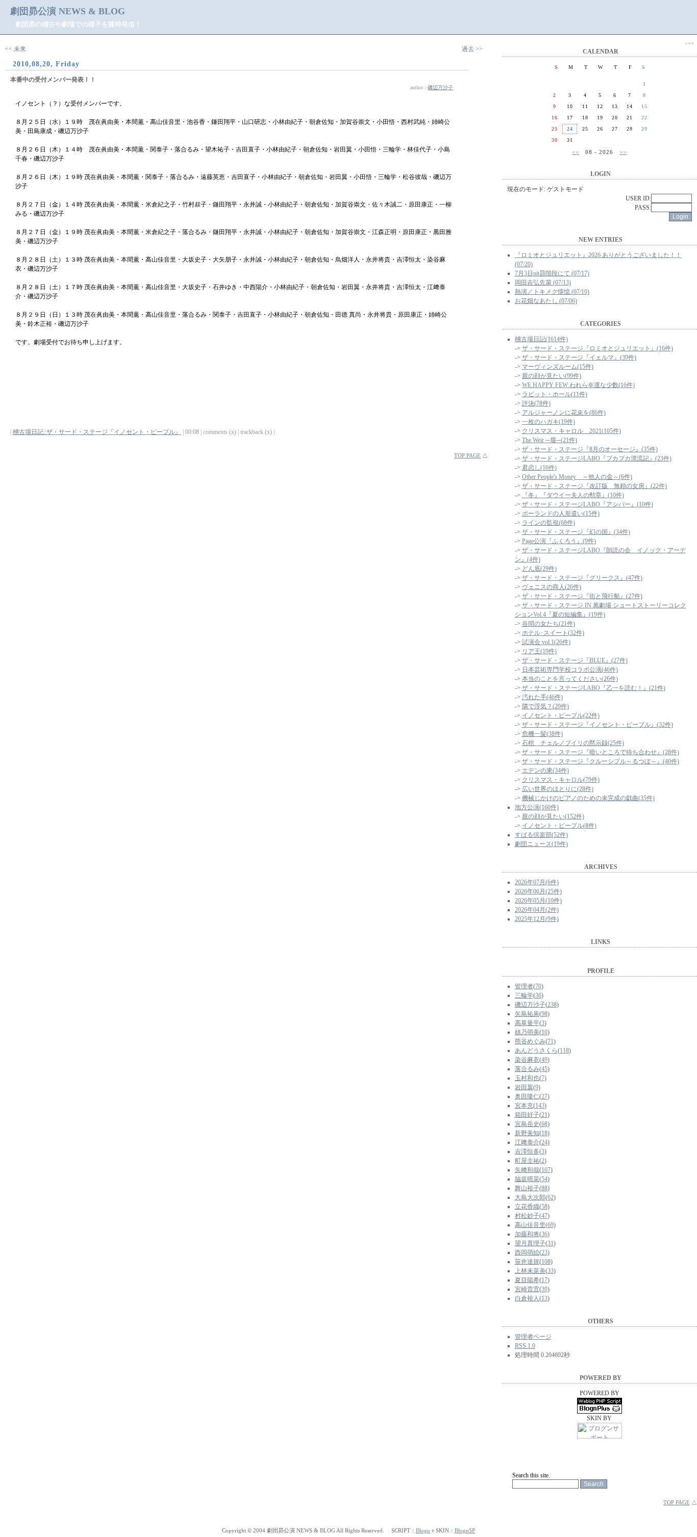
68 (544, 1124)
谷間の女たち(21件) (548, 623)
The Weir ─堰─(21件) (549, 440)
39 (544, 1289)
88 (544, 1188)
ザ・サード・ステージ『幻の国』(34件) (576, 531)
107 (546, 1169)
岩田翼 (524, 1087)
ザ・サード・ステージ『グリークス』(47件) (582, 577)
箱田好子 (527, 1114)
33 (550, 1270)
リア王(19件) (539, 651)
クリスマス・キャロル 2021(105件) (571, 430)
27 (544, 1096)
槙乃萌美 (527, 1032)
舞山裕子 (527, 1188)
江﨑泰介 (527, 1142)
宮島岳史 (527, 1124)
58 (544, 1206)
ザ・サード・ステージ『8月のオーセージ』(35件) (590, 449)
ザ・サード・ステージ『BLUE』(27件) (575, 660)
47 (544, 1215)
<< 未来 (15, 49)
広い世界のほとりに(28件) (557, 788)
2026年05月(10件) (538, 900)
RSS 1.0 (525, 1345)
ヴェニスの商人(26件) (551, 587)
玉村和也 (527, 1078)
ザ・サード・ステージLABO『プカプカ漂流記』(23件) (596, 458)
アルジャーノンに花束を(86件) (564, 412)
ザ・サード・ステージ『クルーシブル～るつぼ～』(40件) (600, 761)
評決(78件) (536, 403)
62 (550, 1197)
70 (538, 986)
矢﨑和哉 (527, 1169)
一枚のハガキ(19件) (548, 421)
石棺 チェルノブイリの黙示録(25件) (573, 743)
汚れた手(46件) (542, 697)
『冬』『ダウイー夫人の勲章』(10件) (573, 495)
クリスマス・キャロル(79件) (561, 779)
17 (544, 1280)
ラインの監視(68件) (548, 522)
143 (539, 1105)
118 (564, 1050)
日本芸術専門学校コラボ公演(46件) (570, 669)
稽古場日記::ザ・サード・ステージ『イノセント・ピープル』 (97, 432)
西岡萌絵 (527, 1252)
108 (546, 1261)
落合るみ (527, 1068)
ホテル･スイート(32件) (553, 632)
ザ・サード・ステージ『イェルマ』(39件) (579, 357)
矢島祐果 (527, 1013)
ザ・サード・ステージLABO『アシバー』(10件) (587, 504)
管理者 (524, 986)
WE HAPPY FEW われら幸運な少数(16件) (578, 385)
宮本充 (524, 1105)
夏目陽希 (527, 1280)
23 (544, 1252)
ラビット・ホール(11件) (554, 394)
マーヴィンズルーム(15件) (557, 366)
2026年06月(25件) (538, 891)
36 (538, 995)
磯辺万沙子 (440, 87)
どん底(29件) (539, 568)
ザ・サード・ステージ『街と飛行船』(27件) (582, 596)
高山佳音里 (530, 1224)
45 (544, 1068)
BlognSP (465, 1530)
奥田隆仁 (527, 1096)
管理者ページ (533, 1336)
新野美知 (527, 1133)
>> (623, 152)
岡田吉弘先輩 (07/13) (543, 282)
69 (550, 1224)
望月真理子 (530, 1243)
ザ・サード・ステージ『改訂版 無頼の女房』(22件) (594, 486)
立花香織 (527, 1206)
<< (575, 152)
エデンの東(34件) (545, 770)
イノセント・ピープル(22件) (561, 715)
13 (544, 1298)
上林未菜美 (530, 1270)
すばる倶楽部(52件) (541, 834)
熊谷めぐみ (530, 1041)
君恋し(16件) (539, 467)
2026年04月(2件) (537, 909)
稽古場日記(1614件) (541, 339)
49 (544, 1059)
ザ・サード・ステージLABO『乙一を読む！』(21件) (593, 687)
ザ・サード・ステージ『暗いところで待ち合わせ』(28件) (600, 752)
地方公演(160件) (537, 807)
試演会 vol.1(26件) (546, 642)
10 (544, 1032)
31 (550, 1243)
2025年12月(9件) (537, 919)
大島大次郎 (530, 1197)
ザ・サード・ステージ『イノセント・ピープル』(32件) (597, 724)
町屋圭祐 (527, 1160)
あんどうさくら (536, 1050)
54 (544, 1179)
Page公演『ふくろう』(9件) (559, 541)
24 (544, 1142)
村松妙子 (527, 1215)
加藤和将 (527, 1234)
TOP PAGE (467, 455)
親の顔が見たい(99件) (551, 375)
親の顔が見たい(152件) (553, 816)
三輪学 (524, 995)
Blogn (423, 1530)
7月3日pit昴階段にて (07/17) (552, 273)
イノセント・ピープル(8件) (559, 825)
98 (544, 1013)
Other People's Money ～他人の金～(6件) (577, 476)
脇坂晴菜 (527, 1179)
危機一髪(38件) (542, 733)
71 (550, 1041)
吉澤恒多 (527, 1151)
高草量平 (527, 1023)
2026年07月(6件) (537, 882)
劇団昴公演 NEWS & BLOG (67, 11)
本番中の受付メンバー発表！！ (53, 79)
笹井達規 (527, 1261)
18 (544, 1133)
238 (552, 1004)
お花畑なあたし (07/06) (546, 300)
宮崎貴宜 (527, 1289)
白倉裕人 (527, 1298)
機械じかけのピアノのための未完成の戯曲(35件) (588, 798)
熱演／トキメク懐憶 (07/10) (552, 291)
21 (544, 1114)
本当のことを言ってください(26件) (570, 678)
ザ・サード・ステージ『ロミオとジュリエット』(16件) (597, 348)
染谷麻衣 (527, 1059)
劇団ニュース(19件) (541, 844)
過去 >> (472, 49)
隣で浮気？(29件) (545, 706)
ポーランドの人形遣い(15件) (561, 513)
